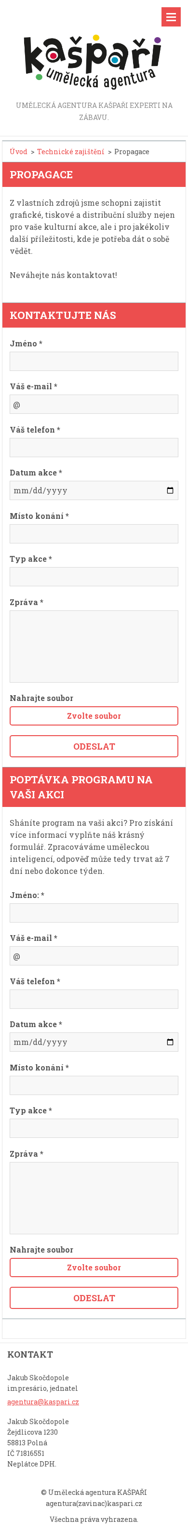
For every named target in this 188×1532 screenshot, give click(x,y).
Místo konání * (39, 516)
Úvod (18, 151)
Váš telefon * (35, 429)
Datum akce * (36, 472)
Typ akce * (31, 559)
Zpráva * (26, 602)
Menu (171, 16)
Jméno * (26, 343)
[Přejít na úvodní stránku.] (94, 50)
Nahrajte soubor (41, 698)
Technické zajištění (71, 151)
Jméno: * (27, 895)
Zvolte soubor (94, 716)
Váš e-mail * (33, 386)
